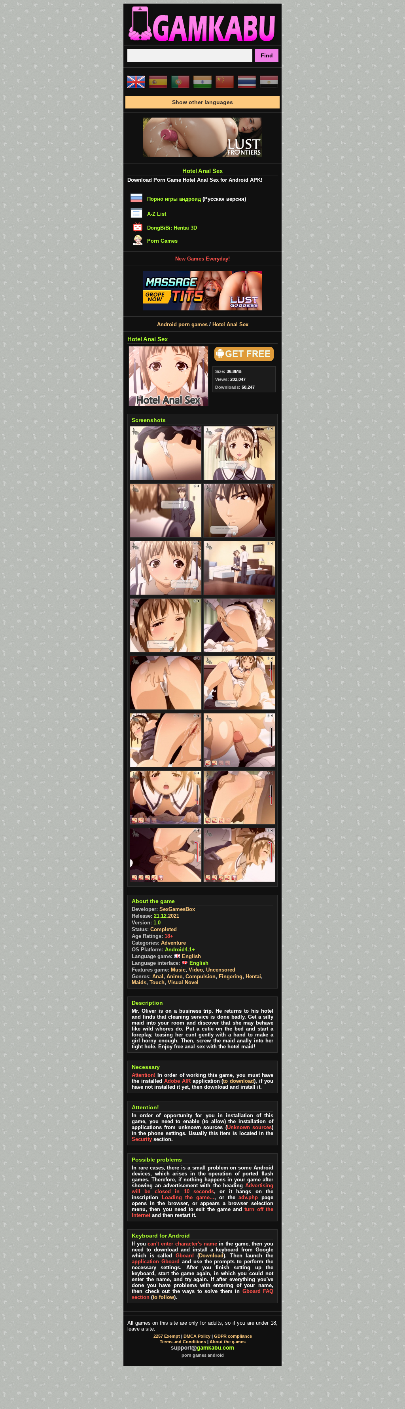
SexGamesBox (177, 909)
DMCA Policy (197, 1336)
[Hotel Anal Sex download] (242, 359)
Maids (139, 982)
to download (238, 1081)
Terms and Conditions (183, 1341)
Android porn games (182, 324)
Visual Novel (183, 982)
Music (178, 970)
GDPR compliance (233, 1336)
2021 (173, 916)
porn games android (203, 1355)
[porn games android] (202, 42)
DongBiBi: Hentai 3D (172, 228)
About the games (228, 1341)
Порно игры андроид (174, 199)
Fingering (230, 976)
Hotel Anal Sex (230, 324)
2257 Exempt (166, 1336)
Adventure (173, 943)
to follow (163, 1297)
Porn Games (162, 241)
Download (211, 1256)
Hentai (253, 976)
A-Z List (156, 214)
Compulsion (200, 976)
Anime (174, 976)
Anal (157, 976)
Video (196, 970)
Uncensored (220, 970)
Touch (157, 982)
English (190, 956)
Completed (163, 929)
